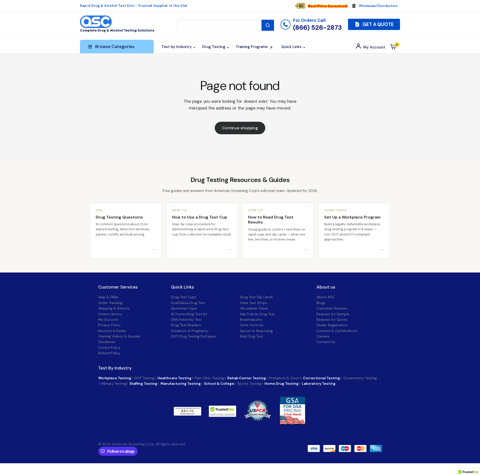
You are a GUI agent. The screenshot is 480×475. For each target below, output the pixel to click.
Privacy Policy (109, 325)
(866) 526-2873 (317, 27)
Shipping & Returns (114, 308)
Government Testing (360, 378)
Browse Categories (114, 46)
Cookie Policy (109, 347)
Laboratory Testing (319, 383)
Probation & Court (284, 378)
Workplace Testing (114, 378)
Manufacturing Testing (180, 383)
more (214, 411)
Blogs (320, 302)
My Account (108, 319)
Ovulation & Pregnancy (190, 330)
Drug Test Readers (186, 325)
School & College (219, 383)
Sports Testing (249, 383)
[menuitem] (323, 5)
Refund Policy (109, 353)
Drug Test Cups (183, 297)
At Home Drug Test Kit (189, 314)
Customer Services (118, 287)
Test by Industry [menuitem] (177, 46)
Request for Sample (332, 314)
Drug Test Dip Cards (256, 297)
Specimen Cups (184, 308)
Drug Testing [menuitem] (213, 46)
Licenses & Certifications (337, 330)
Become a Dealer (112, 330)
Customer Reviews (331, 308)
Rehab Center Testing (246, 378)
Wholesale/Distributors (378, 6)
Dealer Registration (332, 325)
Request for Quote (331, 319)
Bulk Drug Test (251, 336)
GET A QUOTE (378, 24)
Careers (322, 336)
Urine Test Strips (253, 302)
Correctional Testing (321, 378)
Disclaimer (106, 342)
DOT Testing (144, 378)
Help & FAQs (108, 297)
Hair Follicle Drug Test (257, 314)
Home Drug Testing (281, 383)
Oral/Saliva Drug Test (188, 302)
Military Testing (114, 383)
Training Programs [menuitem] (252, 46)
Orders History (110, 314)
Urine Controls (252, 325)
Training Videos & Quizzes (119, 336)
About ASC (325, 297)
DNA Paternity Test (186, 319)
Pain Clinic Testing (209, 378)
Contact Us (325, 342)
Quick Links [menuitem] (291, 46)
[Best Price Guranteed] (327, 5)
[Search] (268, 25)
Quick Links (182, 287)
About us (325, 287)
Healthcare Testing (175, 378)
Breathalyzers (251, 319)
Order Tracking (110, 302)
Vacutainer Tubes (254, 308)
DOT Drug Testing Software (193, 336)
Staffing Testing (143, 383)
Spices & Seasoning (256, 330)
